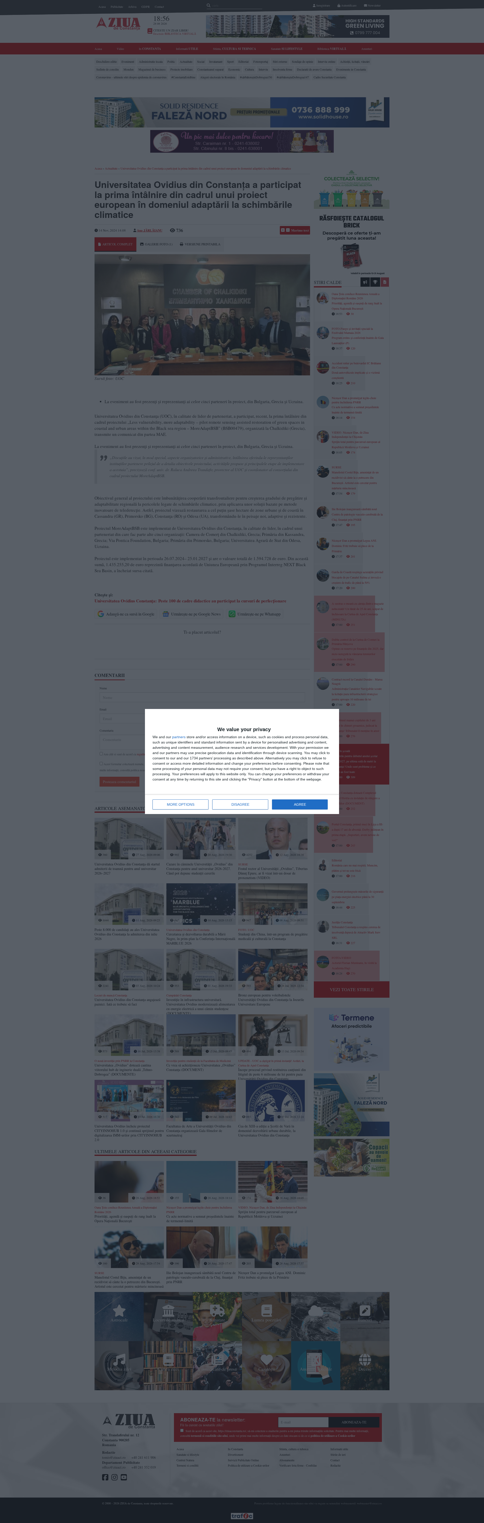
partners (179, 737)
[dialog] (242, 761)
